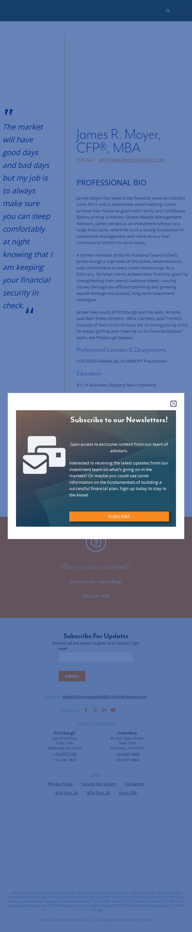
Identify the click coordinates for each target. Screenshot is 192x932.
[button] (173, 403)
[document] (96, 466)
